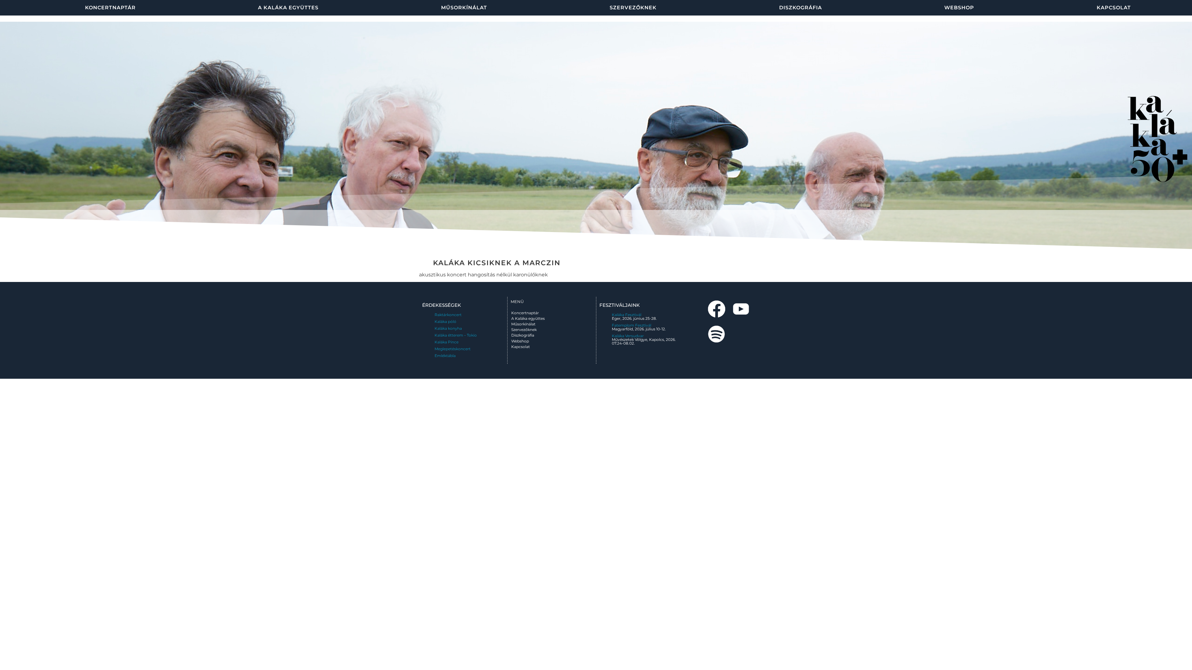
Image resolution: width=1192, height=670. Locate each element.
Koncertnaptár (110, 8)
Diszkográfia (800, 8)
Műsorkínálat (464, 8)
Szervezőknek (633, 8)
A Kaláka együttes (288, 8)
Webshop (959, 8)
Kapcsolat (1114, 8)
